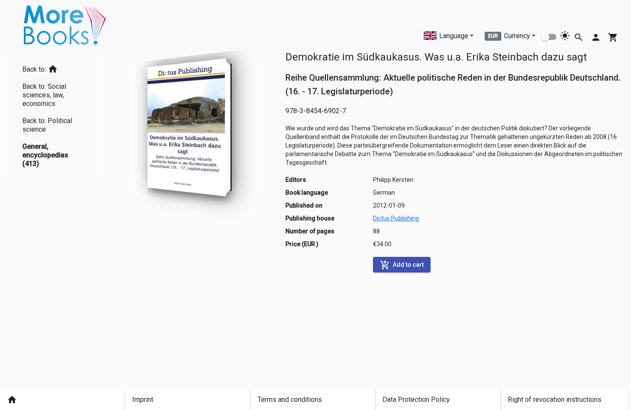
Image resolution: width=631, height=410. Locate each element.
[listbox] (52, 113)
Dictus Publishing (396, 218)
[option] (52, 67)
